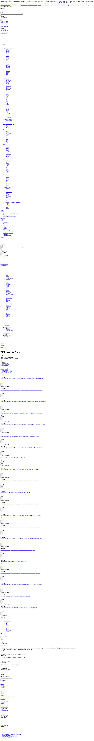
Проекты (5, 225)
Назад (7, 275)
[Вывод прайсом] (2, 373)
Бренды (4, 231)
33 (4, 617)
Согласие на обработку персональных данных (11, 734)
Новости (5, 226)
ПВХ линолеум (7, 621)
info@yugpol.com (4, 26)
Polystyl (7, 631)
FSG (7, 624)
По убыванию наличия (6, 372)
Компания (3, 687)
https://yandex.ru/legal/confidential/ (58, 2)
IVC (6, 628)
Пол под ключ (6, 214)
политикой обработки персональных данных (31, 5)
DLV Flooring (8, 630)
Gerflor (7, 623)
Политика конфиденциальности (10, 230)
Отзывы (5, 228)
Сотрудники (5, 223)
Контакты (3, 703)
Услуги (2, 685)
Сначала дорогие (4, 370)
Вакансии (5, 229)
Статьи (4, 227)
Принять (2, 8)
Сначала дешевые (4, 369)
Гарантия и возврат (7, 235)
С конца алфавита (4, 365)
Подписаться (3, 360)
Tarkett (7, 629)
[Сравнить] (2, 385)
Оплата (2, 702)
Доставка (3, 686)
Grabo (7, 626)
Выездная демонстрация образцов (10, 213)
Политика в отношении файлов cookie (9, 736)
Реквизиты (5, 234)
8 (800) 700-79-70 (4, 21)
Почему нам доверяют (8, 233)
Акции (2, 684)
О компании (5, 222)
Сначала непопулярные (6, 366)
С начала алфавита (5, 364)
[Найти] (2, 20)
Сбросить (7, 676)
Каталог (2, 681)
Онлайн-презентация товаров (9, 216)
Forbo (7, 622)
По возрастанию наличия (6, 371)
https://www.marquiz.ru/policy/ (7, 3)
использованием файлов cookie (76, 3)
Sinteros (7, 625)
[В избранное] (2, 383)
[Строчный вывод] (1, 373)
